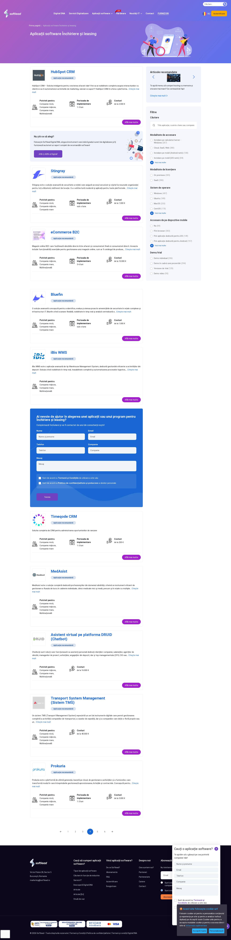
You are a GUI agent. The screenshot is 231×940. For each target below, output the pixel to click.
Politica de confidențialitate (98, 933)
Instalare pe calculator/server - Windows (167, 141)
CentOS (160, 208)
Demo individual (163, 258)
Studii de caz (79, 899)
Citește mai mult (158, 95)
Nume (39, 431)
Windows (160, 193)
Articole (77, 890)
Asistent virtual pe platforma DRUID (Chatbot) (81, 636)
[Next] (112, 832)
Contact (142, 886)
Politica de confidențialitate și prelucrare (78, 483)
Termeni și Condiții (77, 933)
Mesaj (39, 458)
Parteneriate (144, 877)
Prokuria (58, 766)
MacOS (159, 203)
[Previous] (60, 832)
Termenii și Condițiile (68, 478)
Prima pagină (34, 25)
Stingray (58, 171)
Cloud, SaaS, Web (164, 148)
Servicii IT (78, 880)
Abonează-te (169, 897)
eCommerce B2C (65, 232)
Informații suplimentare (196, 925)
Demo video (161, 273)
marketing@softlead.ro (40, 880)
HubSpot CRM (63, 72)
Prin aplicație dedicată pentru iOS (171, 236)
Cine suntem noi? (146, 867)
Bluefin (57, 294)
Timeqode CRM (64, 516)
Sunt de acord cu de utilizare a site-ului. (192, 901)
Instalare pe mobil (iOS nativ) (168, 158)
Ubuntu (159, 198)
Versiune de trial (163, 268)
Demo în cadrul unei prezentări (170, 263)
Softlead (40, 933)
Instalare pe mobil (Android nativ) (171, 153)
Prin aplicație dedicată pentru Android (173, 241)
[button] (153, 77)
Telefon (40, 444)
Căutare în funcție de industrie (87, 875)
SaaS (158, 180)
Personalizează (216, 931)
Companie (93, 444)
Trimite (47, 497)
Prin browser (162, 231)
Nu (157, 226)
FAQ (108, 877)
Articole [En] (79, 894)
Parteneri (143, 872)
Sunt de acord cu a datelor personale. (79, 483)
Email (90, 431)
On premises (162, 175)
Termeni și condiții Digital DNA (124, 933)
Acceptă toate (199, 931)
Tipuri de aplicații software (85, 871)
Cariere (142, 882)
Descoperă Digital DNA (83, 885)
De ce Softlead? (113, 867)
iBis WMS (59, 352)
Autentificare (219, 13)
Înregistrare (111, 886)
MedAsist (59, 571)
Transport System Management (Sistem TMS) (78, 700)
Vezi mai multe (160, 162)
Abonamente (112, 872)
